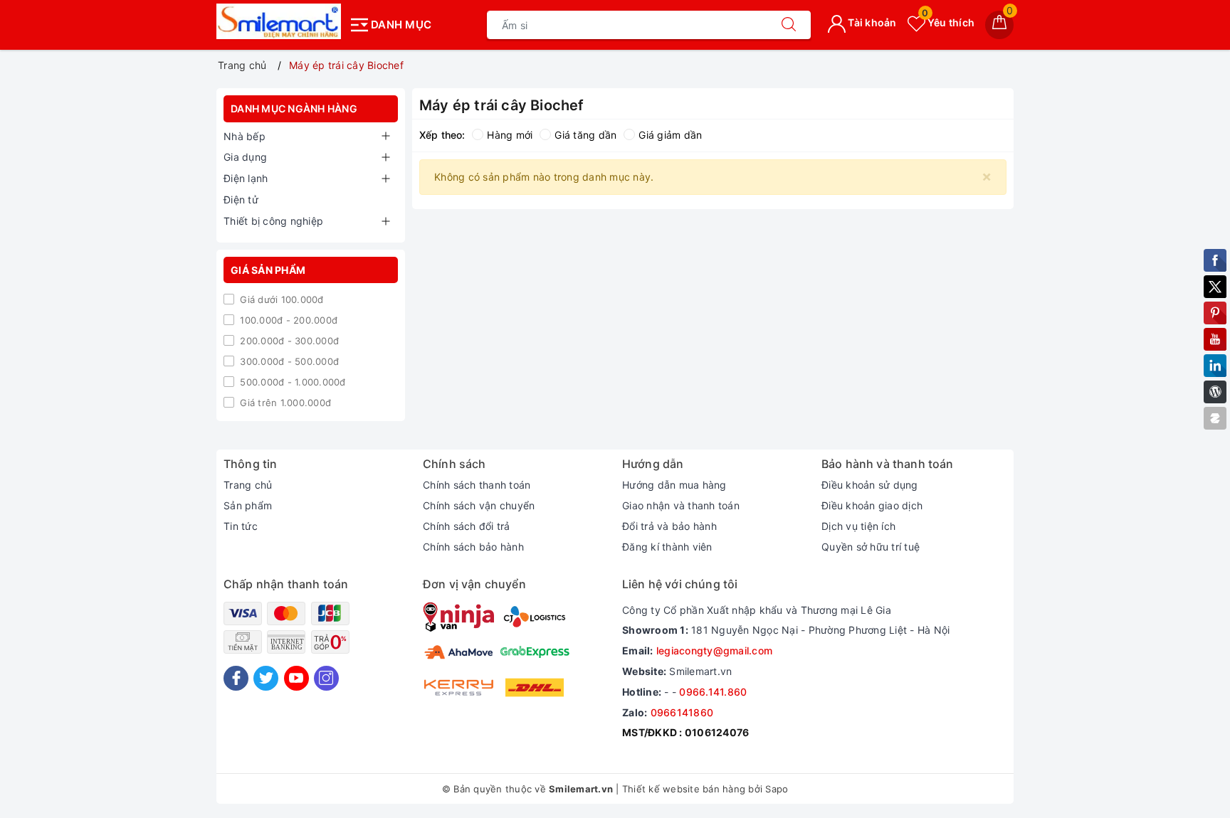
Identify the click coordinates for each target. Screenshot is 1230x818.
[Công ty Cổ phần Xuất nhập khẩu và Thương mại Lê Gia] (278, 21)
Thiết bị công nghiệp (273, 221)
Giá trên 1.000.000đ (284, 402)
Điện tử (241, 199)
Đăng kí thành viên (667, 547)
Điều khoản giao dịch (871, 505)
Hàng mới (509, 135)
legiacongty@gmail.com (714, 650)
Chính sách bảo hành (473, 547)
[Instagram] (326, 678)
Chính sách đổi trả (466, 526)
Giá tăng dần (585, 135)
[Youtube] (296, 678)
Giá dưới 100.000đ (280, 299)
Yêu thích (948, 22)
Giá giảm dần (670, 135)
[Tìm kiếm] (789, 25)
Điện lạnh (246, 178)
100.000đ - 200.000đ (287, 320)
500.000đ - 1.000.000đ (291, 382)
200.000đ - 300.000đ (288, 340)
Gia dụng (245, 157)
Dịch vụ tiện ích (858, 526)
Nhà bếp (245, 136)
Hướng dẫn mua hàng (674, 485)
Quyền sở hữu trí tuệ (870, 547)
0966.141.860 (713, 692)
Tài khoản (871, 22)
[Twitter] (265, 678)
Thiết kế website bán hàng (683, 789)
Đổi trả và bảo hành (669, 526)
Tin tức (241, 526)
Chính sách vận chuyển (479, 505)
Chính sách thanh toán (476, 485)
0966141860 (682, 712)
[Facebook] (236, 678)
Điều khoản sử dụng (869, 485)
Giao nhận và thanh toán (681, 505)
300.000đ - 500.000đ (288, 361)
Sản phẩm (248, 505)
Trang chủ (248, 485)
